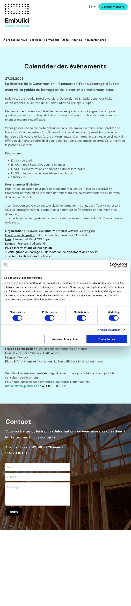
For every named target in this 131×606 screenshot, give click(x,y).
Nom (10, 467)
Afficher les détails (109, 329)
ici (96, 252)
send (14, 511)
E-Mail (11, 477)
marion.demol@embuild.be (23, 386)
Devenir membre (113, 7)
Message (13, 487)
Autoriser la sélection (65, 339)
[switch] (49, 318)
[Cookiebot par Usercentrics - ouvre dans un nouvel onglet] (112, 265)
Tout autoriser (106, 339)
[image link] (17, 15)
